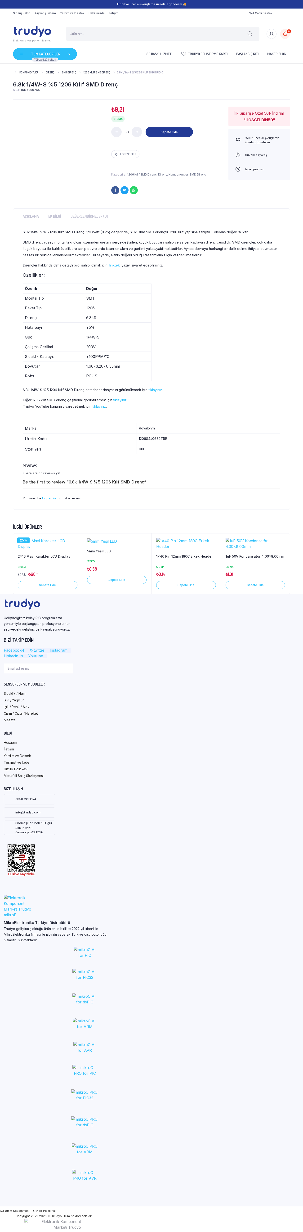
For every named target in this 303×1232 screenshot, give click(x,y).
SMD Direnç (69, 72)
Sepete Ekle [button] (47, 585)
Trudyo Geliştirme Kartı (208, 54)
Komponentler (28, 72)
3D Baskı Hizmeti (159, 54)
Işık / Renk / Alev (16, 707)
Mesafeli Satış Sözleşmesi (24, 776)
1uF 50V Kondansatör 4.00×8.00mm (255, 556)
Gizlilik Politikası (15, 769)
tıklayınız (155, 390)
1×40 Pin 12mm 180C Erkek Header (184, 556)
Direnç (50, 72)
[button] (125, 154)
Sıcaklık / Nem (15, 693)
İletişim (113, 13)
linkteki (114, 265)
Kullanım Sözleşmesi (14, 1211)
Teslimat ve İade (16, 762)
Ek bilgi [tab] (54, 216)
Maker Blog (276, 54)
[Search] (250, 34)
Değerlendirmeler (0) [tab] (89, 216)
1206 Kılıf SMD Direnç (97, 72)
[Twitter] (124, 190)
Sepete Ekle (169, 132)
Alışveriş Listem (45, 13)
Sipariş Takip (22, 13)
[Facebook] (115, 190)
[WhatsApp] (134, 190)
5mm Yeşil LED (99, 551)
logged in (49, 498)
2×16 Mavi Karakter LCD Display (44, 556)
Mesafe (9, 720)
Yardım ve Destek (72, 13)
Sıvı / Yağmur (14, 700)
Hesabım (10, 742)
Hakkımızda (97, 13)
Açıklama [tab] (31, 216)
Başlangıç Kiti (247, 54)
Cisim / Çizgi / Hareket (21, 713)
